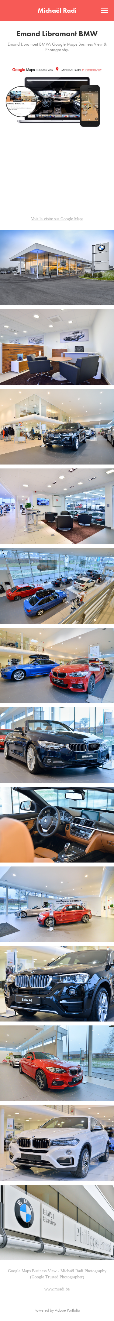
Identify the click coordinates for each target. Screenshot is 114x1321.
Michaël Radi (57, 10)
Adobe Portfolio (67, 1310)
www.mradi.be (57, 1289)
